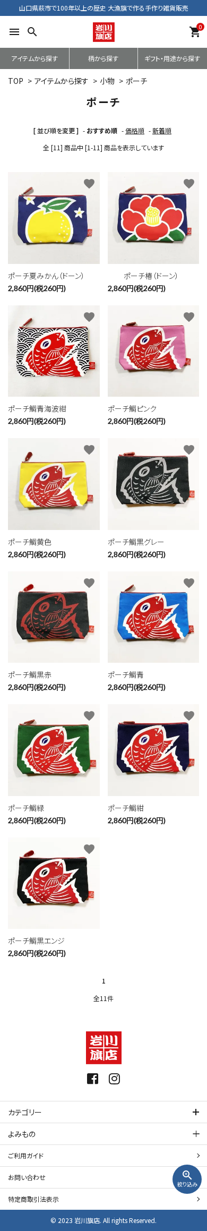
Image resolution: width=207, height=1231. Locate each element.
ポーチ (136, 80)
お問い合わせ (27, 1177)
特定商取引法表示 (33, 1198)
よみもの (22, 1134)
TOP (15, 80)
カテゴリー (25, 1112)
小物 (107, 80)
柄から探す (103, 58)
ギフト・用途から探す (172, 58)
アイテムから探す (34, 58)
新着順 (161, 130)
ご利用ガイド (26, 1155)
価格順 (134, 130)
